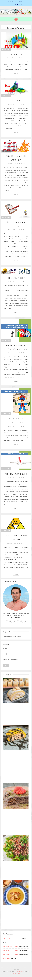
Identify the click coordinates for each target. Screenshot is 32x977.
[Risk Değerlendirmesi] (16, 460)
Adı (3, 648)
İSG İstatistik (16, 54)
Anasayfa (10, 1)
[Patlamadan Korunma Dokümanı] (16, 523)
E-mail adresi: (6, 659)
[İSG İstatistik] (16, 41)
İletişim (20, 1)
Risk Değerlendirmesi (16, 474)
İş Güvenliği (6, 49)
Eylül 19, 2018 (12, 229)
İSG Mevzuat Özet (16, 278)
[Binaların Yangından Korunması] (16, 145)
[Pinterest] (21, 4)
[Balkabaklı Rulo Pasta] (16, 737)
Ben (16, 1)
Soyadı (4, 654)
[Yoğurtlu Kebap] (16, 847)
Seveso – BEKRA (7, 958)
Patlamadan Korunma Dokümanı (11, 939)
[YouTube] (17, 4)
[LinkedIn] (15, 4)
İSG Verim (16, 101)
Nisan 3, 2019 (12, 104)
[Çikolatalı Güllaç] (16, 796)
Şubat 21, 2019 (12, 163)
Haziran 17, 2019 (12, 57)
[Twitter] (13, 4)
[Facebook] (11, 4)
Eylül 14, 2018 (12, 477)
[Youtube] (18, 621)
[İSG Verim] (16, 88)
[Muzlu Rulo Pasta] (16, 690)
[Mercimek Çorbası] (16, 892)
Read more (16, 73)
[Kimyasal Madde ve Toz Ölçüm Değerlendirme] (16, 330)
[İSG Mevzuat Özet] (16, 270)
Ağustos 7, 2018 (12, 543)
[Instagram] (19, 4)
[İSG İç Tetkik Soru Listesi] (16, 209)
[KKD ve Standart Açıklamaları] (16, 401)
